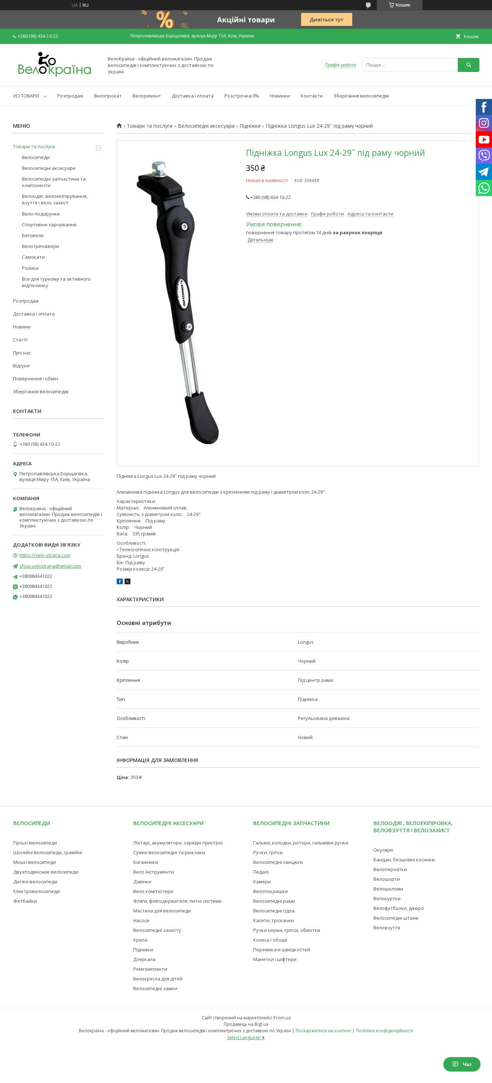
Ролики (30, 268)
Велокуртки (387, 898)
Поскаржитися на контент (323, 1031)
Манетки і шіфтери (274, 959)
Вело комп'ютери (153, 891)
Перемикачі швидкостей (281, 949)
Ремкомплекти (150, 969)
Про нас (22, 352)
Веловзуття (387, 927)
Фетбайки (25, 901)
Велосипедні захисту (157, 930)
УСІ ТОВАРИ (26, 95)
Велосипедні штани (396, 918)
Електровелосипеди (36, 891)
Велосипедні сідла (274, 910)
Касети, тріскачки (273, 920)
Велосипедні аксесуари (206, 126)
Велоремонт (147, 95)
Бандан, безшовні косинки (404, 859)
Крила (140, 940)
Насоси (141, 920)
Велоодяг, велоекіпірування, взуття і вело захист (55, 199)
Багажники (145, 862)
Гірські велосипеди (35, 842)
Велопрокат (108, 95)
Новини (22, 326)
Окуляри (383, 850)
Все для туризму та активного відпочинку (56, 282)
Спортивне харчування (49, 224)
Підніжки (250, 126)
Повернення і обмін (35, 378)
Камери (262, 881)
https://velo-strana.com (45, 555)
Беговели (33, 235)
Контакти (312, 95)
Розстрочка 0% (241, 95)
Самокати (33, 257)
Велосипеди (36, 157)
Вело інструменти (153, 872)
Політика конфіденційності (384, 1031)
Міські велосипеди (34, 862)
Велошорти (387, 879)
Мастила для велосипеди (162, 910)
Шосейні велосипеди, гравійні (47, 852)
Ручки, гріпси (268, 852)
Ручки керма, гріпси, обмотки (286, 930)
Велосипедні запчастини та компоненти (54, 182)
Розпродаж (70, 95)
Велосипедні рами (274, 901)
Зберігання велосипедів (361, 95)
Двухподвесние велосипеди (46, 872)
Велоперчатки (390, 869)
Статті (20, 339)
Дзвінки (142, 881)
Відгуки (21, 365)
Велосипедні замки (155, 988)
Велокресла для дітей (158, 978)
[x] (127, 582)
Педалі (261, 872)
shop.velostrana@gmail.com (50, 566)
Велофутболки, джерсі (399, 908)
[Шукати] (468, 65)
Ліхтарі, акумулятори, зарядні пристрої (178, 842)
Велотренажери (40, 246)
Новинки (280, 95)
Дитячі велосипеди (35, 881)
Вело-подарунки (41, 213)
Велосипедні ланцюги (278, 862)
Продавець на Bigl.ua (246, 1024)
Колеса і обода (270, 940)
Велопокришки (270, 891)
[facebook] (120, 582)
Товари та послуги (150, 126)
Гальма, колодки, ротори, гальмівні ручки (300, 842)
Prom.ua (282, 1018)
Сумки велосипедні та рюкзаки (169, 852)
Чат (467, 1064)
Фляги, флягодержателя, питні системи (177, 901)
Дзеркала (144, 959)
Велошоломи (388, 888)
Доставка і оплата (193, 95)
